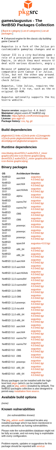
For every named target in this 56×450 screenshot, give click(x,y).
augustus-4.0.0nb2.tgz (37, 178)
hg (27, 121)
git (31, 121)
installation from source (26, 391)
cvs (23, 121)
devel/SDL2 (20, 153)
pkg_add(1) (21, 386)
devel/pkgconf (8, 141)
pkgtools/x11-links (10, 135)
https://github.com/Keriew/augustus (30, 116)
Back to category (11, 31)
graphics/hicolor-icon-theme (16, 156)
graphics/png (38, 156)
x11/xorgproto (43, 135)
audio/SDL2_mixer (37, 153)
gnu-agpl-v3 (18, 118)
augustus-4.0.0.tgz (40, 243)
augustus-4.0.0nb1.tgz (37, 190)
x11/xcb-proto (28, 135)
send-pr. (41, 446)
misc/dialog (7, 153)
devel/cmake (41, 138)
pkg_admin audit (15, 420)
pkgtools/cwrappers (27, 141)
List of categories (31, 31)
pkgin (14, 383)
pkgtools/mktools (25, 138)
